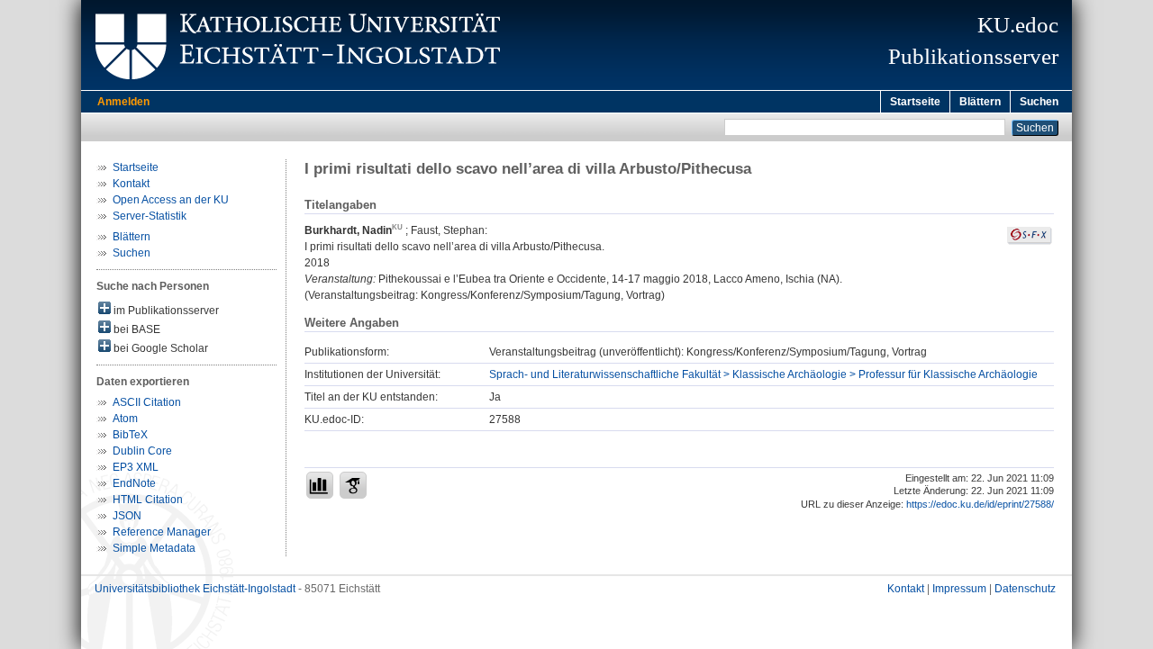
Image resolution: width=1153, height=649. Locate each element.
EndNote (134, 483)
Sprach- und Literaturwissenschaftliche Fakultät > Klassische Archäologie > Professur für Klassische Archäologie (763, 374)
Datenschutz (1025, 588)
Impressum (959, 588)
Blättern (980, 101)
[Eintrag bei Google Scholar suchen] (353, 485)
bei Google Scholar (159, 348)
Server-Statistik (149, 216)
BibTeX (130, 434)
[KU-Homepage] (295, 86)
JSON (127, 515)
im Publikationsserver (165, 310)
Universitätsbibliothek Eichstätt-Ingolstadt (195, 588)
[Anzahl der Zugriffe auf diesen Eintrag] (319, 485)
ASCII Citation (147, 402)
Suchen (1039, 101)
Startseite (915, 101)
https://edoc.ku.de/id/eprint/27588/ (980, 504)
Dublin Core (142, 451)
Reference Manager (162, 532)
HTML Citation (148, 499)
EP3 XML (136, 467)
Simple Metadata (154, 548)
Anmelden (123, 101)
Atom (125, 418)
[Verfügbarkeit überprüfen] (1029, 241)
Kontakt (131, 183)
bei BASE (135, 329)
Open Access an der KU (171, 200)
